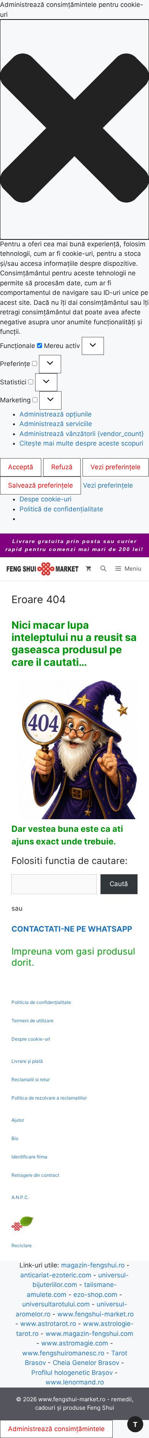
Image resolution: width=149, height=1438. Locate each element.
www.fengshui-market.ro (95, 1314)
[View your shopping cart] (88, 568)
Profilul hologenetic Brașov (72, 1372)
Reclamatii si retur (30, 1079)
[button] (74, 129)
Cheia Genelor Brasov (86, 1362)
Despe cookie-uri (45, 499)
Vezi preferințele (116, 467)
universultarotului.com (56, 1304)
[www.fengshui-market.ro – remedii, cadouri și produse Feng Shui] (42, 568)
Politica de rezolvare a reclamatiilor (49, 1098)
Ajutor (17, 1120)
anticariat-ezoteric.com (55, 1275)
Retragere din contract (35, 1175)
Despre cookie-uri (30, 1039)
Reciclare (21, 1245)
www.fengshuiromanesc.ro (63, 1353)
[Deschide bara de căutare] (103, 568)
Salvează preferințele (40, 485)
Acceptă (20, 467)
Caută (119, 884)
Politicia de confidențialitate (41, 1002)
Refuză (62, 467)
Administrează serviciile (55, 424)
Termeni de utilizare (32, 1020)
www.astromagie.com (74, 1343)
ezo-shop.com (95, 1294)
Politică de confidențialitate (61, 509)
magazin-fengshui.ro (93, 1265)
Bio (14, 1138)
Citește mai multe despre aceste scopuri (81, 443)
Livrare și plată (27, 1061)
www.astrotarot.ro (48, 1323)
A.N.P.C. (20, 1197)
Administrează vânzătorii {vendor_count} (81, 434)
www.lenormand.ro (74, 1382)
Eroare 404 (38, 599)
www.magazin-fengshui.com (89, 1333)
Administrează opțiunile (55, 414)
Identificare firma (29, 1157)
